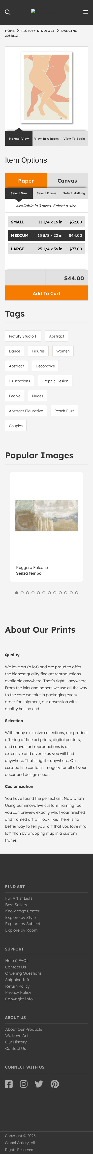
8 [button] (54, 592)
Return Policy (17, 986)
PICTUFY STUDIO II (38, 31)
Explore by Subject (22, 923)
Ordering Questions (23, 973)
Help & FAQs (17, 960)
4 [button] (32, 592)
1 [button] (16, 592)
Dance (14, 351)
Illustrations (19, 381)
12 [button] (76, 592)
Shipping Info (18, 979)
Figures (38, 351)
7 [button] (49, 592)
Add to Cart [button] (46, 293)
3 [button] (27, 592)
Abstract (56, 336)
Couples (16, 425)
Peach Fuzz (64, 410)
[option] (46, 527)
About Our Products (23, 1029)
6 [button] (43, 592)
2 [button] (22, 592)
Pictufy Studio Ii (23, 336)
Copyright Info (19, 998)
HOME (10, 31)
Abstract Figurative (26, 410)
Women (63, 351)
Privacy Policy (18, 992)
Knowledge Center (22, 910)
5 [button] (38, 592)
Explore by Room (21, 930)
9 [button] (60, 592)
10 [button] (65, 592)
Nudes (37, 396)
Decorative (45, 366)
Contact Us (15, 966)
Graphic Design (55, 381)
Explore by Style (20, 917)
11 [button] (71, 592)
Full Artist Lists (18, 898)
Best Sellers (16, 904)
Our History (16, 1041)
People (14, 396)
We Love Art (16, 1035)
